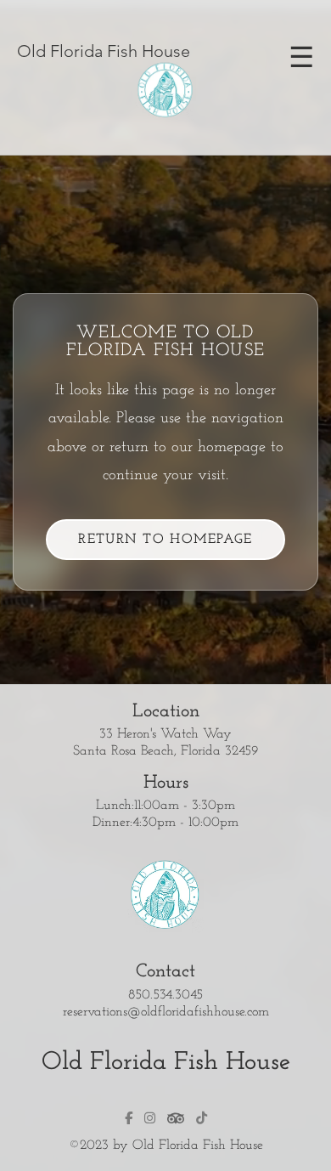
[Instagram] (149, 1118)
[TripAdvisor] (175, 1118)
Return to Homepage (165, 539)
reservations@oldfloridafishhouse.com (166, 1012)
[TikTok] (201, 1118)
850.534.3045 (165, 995)
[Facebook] (128, 1118)
